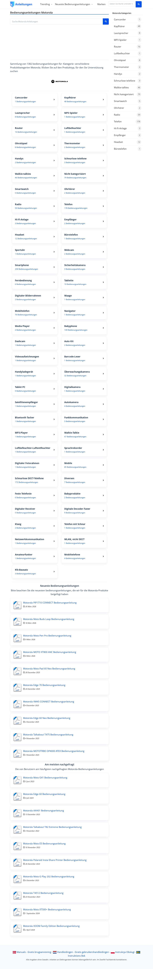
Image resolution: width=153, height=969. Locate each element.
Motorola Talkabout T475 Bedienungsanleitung (48, 734)
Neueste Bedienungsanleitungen (72, 4)
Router (127, 46)
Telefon (127, 121)
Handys (127, 73)
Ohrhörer (127, 107)
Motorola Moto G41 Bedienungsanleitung (45, 777)
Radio (127, 114)
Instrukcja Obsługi (124, 952)
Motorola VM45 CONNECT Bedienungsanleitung (48, 701)
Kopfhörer (127, 26)
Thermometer (127, 67)
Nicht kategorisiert (127, 94)
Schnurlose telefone (127, 80)
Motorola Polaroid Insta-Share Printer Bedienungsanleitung (54, 860)
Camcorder (127, 19)
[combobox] (122, 3)
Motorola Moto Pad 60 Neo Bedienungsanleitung (49, 668)
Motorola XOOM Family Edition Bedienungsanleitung (51, 926)
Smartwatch (127, 101)
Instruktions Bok (76, 955)
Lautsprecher (127, 33)
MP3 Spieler (127, 39)
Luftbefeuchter (127, 53)
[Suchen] (139, 4)
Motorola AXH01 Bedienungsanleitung (43, 810)
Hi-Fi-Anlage (127, 128)
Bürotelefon (127, 148)
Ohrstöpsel (127, 60)
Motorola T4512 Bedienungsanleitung (43, 893)
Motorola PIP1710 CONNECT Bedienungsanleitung (49, 602)
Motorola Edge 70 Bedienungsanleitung (44, 685)
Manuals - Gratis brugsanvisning (33, 952)
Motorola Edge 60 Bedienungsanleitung (44, 794)
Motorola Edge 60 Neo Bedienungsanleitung (46, 718)
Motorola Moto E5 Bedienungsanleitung (44, 843)
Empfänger (127, 135)
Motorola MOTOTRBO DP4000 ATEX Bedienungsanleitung (53, 751)
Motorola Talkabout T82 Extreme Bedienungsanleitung (52, 827)
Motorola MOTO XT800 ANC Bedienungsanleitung (49, 652)
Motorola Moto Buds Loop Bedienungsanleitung (48, 619)
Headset (127, 142)
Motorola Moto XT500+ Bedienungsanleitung (47, 909)
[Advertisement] (59, 41)
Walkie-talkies (127, 87)
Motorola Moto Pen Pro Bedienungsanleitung (47, 635)
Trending (45, 4)
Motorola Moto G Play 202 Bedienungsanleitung (48, 876)
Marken (101, 4)
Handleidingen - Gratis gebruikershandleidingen (83, 952)
